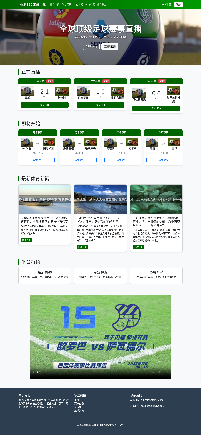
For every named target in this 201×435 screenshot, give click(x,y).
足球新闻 (79, 410)
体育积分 (102, 4)
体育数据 (90, 4)
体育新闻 (78, 4)
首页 (76, 400)
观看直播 (44, 105)
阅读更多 (26, 240)
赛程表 (77, 407)
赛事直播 (79, 403)
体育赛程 (66, 4)
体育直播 (54, 4)
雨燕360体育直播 (33, 4)
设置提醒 (37, 160)
